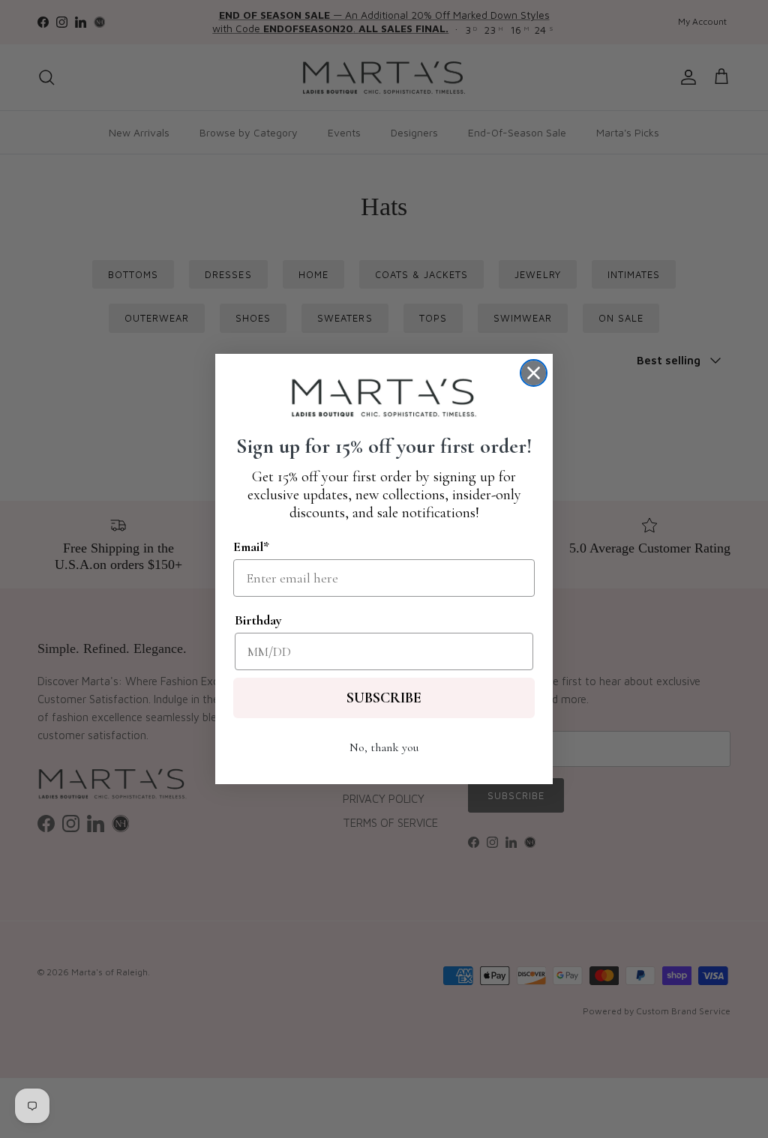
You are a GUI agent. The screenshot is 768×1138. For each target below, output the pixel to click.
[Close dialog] (533, 373)
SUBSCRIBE (384, 698)
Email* (251, 546)
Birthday (258, 620)
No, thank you (384, 747)
